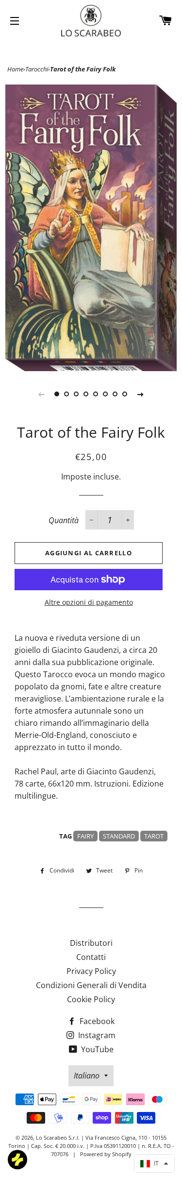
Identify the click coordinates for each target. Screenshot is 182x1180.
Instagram (96, 1035)
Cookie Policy (91, 999)
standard (119, 836)
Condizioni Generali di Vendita (91, 985)
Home (15, 69)
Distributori (91, 943)
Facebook (96, 1021)
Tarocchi (36, 69)
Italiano (86, 1075)
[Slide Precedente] (41, 394)
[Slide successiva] (140, 394)
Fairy (85, 836)
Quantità (64, 520)
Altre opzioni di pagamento (89, 602)
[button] (154, 1163)
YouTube (96, 1049)
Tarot (154, 836)
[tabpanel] (91, 228)
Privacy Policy (91, 971)
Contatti (91, 957)
